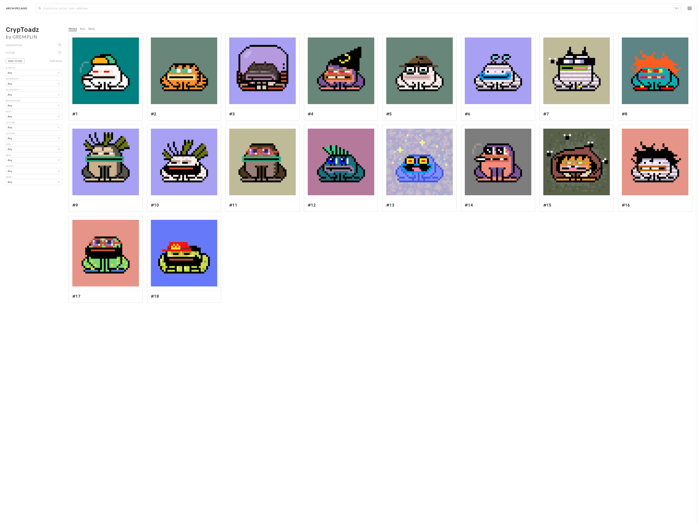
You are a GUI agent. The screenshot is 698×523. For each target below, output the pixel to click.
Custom (10, 133)
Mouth (9, 166)
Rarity (91, 29)
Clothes (10, 122)
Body (8, 111)
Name (9, 177)
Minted (73, 29)
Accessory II (13, 89)
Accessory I (12, 78)
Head (8, 155)
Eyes (8, 144)
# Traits (10, 67)
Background (13, 100)
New (82, 29)
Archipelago (16, 8)
